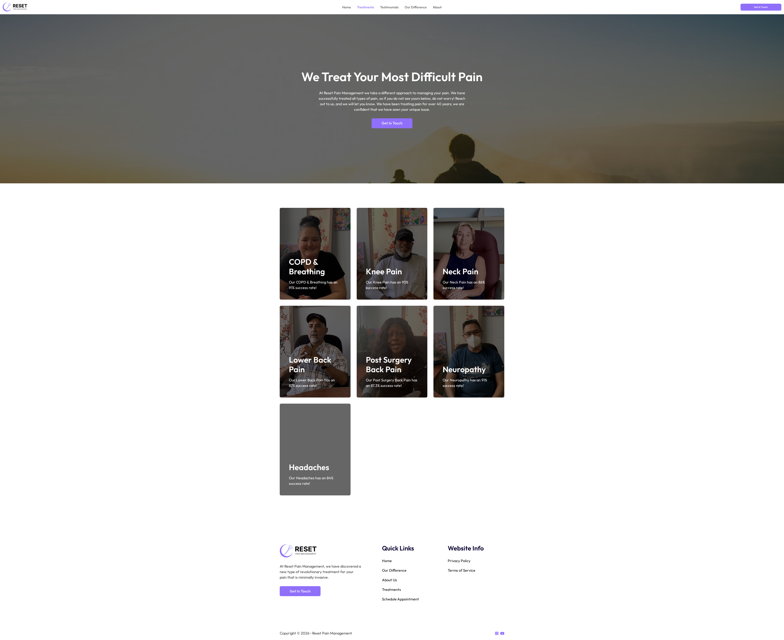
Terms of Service (461, 570)
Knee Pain (384, 271)
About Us (389, 580)
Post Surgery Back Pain (389, 364)
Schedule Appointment (400, 599)
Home (346, 7)
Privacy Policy (459, 560)
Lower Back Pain (310, 364)
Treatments (365, 7)
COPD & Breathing (307, 266)
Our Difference (416, 7)
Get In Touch (761, 7)
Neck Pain (460, 271)
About (437, 7)
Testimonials (389, 7)
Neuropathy (464, 369)
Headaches (309, 467)
